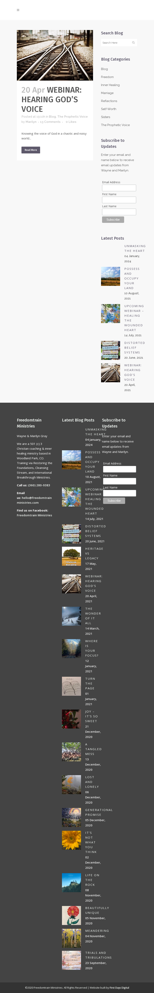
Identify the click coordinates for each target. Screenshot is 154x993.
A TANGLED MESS (93, 749)
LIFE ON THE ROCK (92, 880)
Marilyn (31, 122)
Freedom (107, 77)
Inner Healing (110, 85)
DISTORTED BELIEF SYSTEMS (134, 347)
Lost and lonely (92, 782)
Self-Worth (108, 109)
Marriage (107, 93)
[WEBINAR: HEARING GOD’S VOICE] (55, 55)
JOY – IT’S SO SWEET (91, 716)
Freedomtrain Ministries (34, 515)
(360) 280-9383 (39, 485)
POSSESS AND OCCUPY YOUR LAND (132, 278)
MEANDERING (97, 931)
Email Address (111, 182)
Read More (31, 150)
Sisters (105, 117)
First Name (109, 194)
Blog (52, 116)
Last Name (109, 206)
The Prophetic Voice (72, 116)
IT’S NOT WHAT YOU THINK (91, 842)
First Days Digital (119, 987)
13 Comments (50, 122)
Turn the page (90, 683)
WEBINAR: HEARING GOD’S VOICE (51, 99)
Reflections (109, 101)
